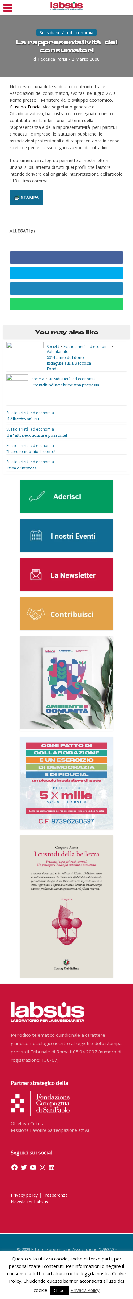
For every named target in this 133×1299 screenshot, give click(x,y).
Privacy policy (24, 1195)
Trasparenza (55, 1195)
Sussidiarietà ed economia (66, 32)
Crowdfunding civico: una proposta (65, 385)
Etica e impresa (21, 468)
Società (53, 346)
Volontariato (58, 351)
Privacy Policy (85, 1290)
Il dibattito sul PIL (23, 419)
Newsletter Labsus (29, 1202)
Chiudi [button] (60, 1290)
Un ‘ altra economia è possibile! (36, 435)
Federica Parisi (52, 59)
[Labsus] (66, 6)
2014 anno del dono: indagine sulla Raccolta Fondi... (69, 363)
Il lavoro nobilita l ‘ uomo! (30, 451)
